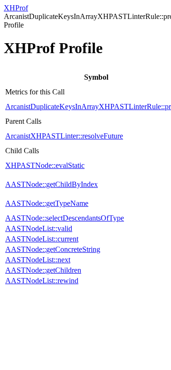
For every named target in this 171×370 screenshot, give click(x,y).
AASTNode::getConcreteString (52, 249)
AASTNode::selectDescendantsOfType (64, 218)
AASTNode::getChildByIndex (51, 184)
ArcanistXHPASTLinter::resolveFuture (64, 136)
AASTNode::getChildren (43, 270)
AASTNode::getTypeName (46, 203)
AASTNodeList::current (41, 239)
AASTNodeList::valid (38, 228)
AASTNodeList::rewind (41, 281)
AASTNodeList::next (37, 260)
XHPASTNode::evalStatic (45, 165)
